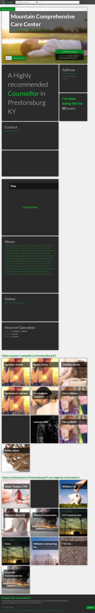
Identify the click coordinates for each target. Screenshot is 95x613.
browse (59, 610)
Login (92, 2)
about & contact (25, 610)
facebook (5, 610)
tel (12, 131)
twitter (14, 610)
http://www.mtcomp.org (14, 303)
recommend (18, 58)
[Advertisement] (30, 163)
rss (66, 610)
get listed (50, 610)
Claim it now (63, 56)
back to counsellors (7, 9)
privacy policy (39, 610)
